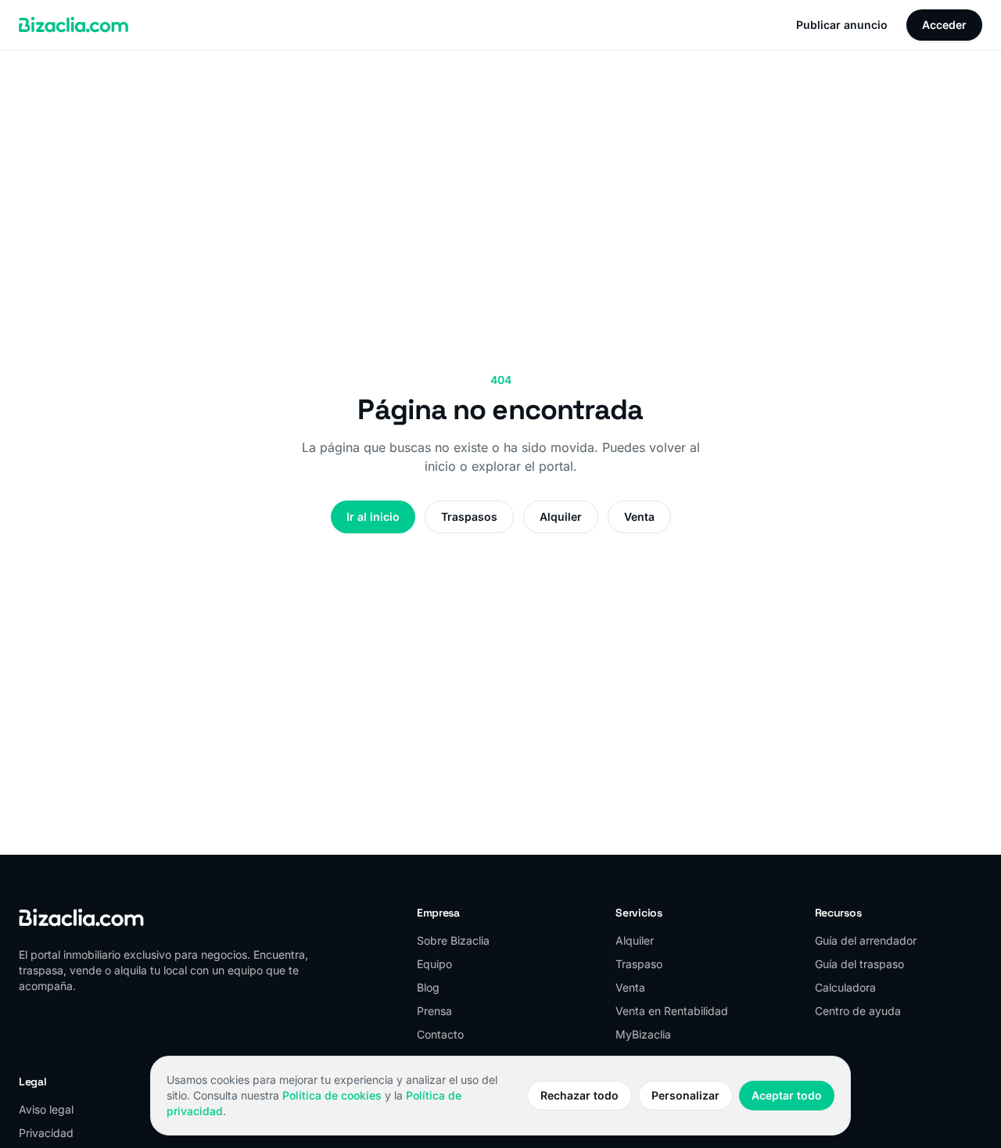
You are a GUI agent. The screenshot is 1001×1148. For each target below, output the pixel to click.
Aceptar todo (787, 1095)
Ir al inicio (373, 516)
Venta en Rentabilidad (671, 1010)
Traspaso (638, 963)
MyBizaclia (643, 1034)
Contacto (440, 1034)
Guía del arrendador (866, 940)
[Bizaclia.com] (73, 25)
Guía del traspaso (859, 963)
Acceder (944, 24)
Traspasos (469, 516)
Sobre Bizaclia (453, 940)
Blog (428, 987)
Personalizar (685, 1095)
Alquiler (561, 516)
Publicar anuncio (842, 24)
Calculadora (845, 987)
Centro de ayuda (858, 1010)
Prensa (434, 1010)
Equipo (434, 963)
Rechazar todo (579, 1095)
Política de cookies (332, 1095)
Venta (639, 516)
